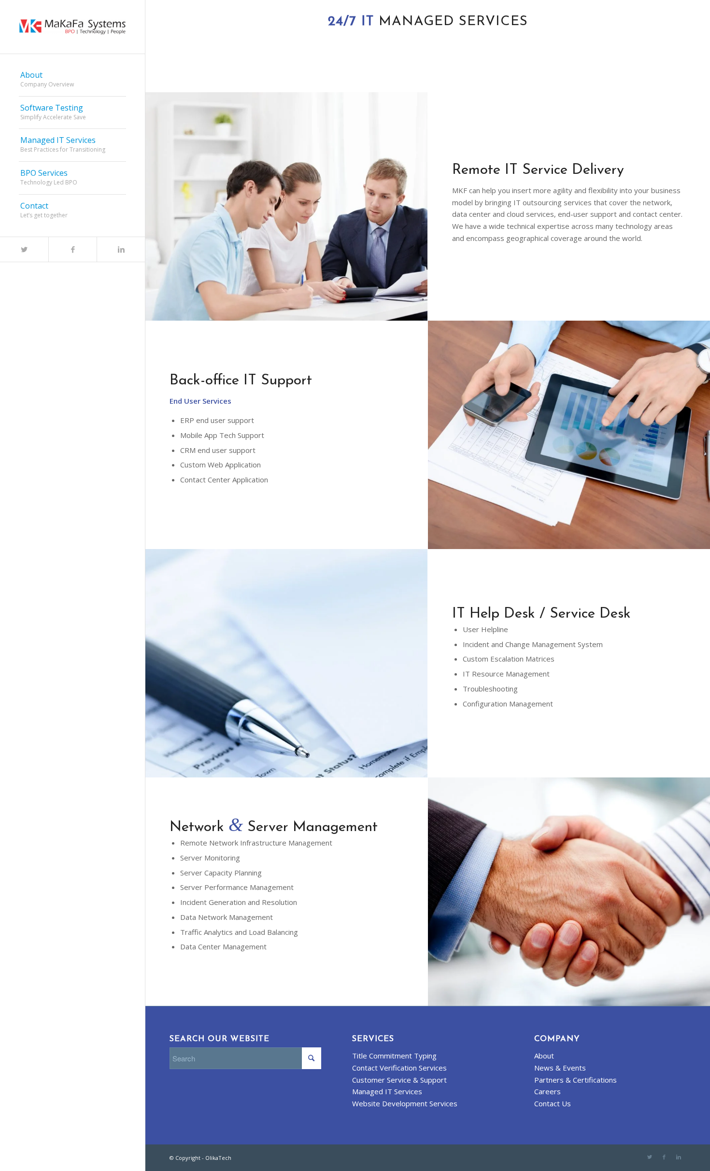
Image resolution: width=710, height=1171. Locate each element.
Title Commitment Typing (394, 1055)
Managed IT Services (387, 1091)
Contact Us (552, 1103)
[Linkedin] (121, 249)
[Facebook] (72, 249)
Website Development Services (404, 1103)
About (544, 1055)
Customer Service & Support (399, 1080)
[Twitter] (24, 249)
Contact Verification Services (399, 1067)
